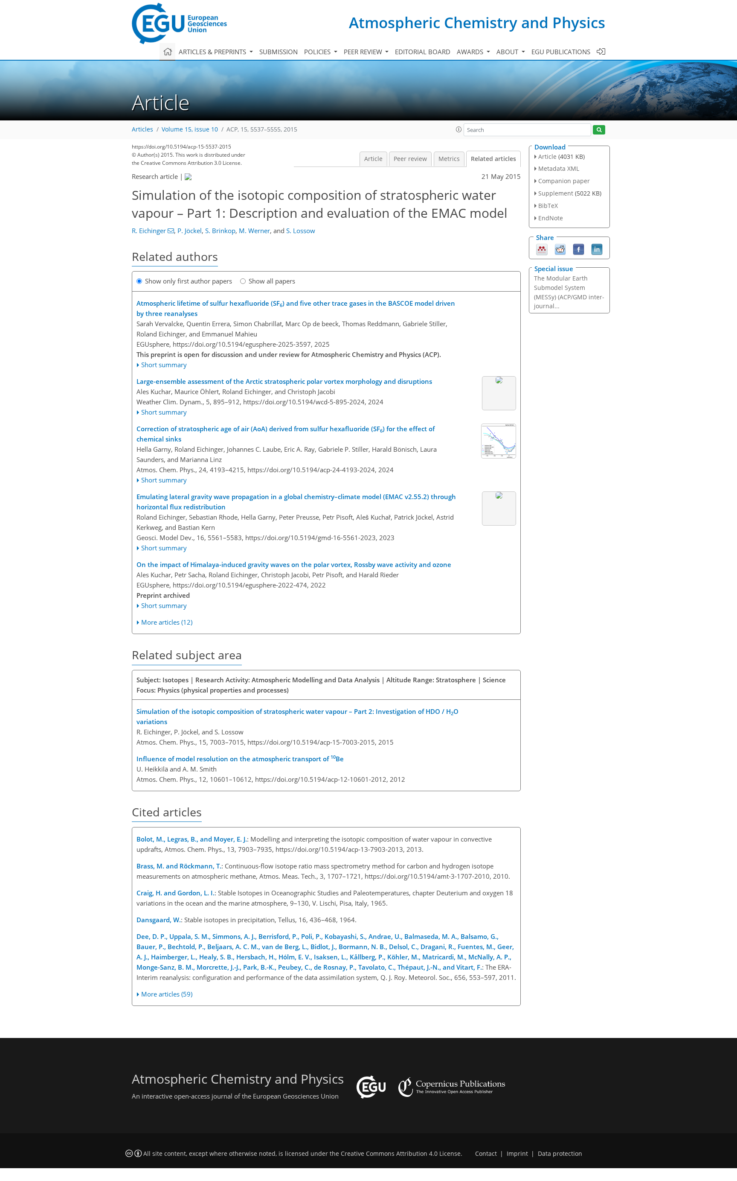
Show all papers (272, 281)
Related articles (493, 159)
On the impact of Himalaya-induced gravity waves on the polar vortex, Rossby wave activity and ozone (293, 564)
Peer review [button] (364, 51)
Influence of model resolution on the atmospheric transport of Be (240, 758)
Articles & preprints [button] (213, 51)
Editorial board (422, 51)
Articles (142, 129)
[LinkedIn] (597, 248)
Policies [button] (318, 51)
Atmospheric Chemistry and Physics (477, 22)
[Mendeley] (542, 248)
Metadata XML (558, 168)
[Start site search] (599, 130)
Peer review (410, 159)
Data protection (560, 1154)
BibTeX (548, 206)
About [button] (508, 51)
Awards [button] (471, 51)
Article (373, 159)
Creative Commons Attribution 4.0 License (401, 1154)
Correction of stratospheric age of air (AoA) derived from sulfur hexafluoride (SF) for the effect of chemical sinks (285, 433)
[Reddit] (560, 248)
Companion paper (564, 181)
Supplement (555, 193)
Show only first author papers (188, 281)
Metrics (449, 159)
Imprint (517, 1154)
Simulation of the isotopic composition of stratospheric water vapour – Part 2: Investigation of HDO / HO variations (297, 716)
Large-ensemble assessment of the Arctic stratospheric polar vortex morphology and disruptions (284, 381)
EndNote (550, 218)
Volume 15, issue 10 (190, 129)
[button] (459, 129)
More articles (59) (166, 994)
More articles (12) (166, 622)
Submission (278, 51)
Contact (486, 1154)
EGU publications (560, 51)
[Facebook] (578, 248)
